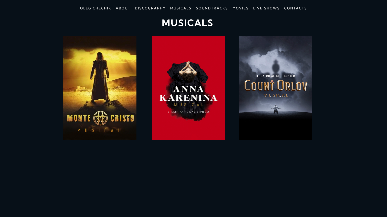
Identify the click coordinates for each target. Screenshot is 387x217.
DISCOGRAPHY (150, 8)
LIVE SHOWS (266, 8)
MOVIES (240, 8)
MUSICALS (180, 8)
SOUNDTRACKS (212, 8)
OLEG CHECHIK (95, 8)
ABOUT (123, 8)
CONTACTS (295, 8)
